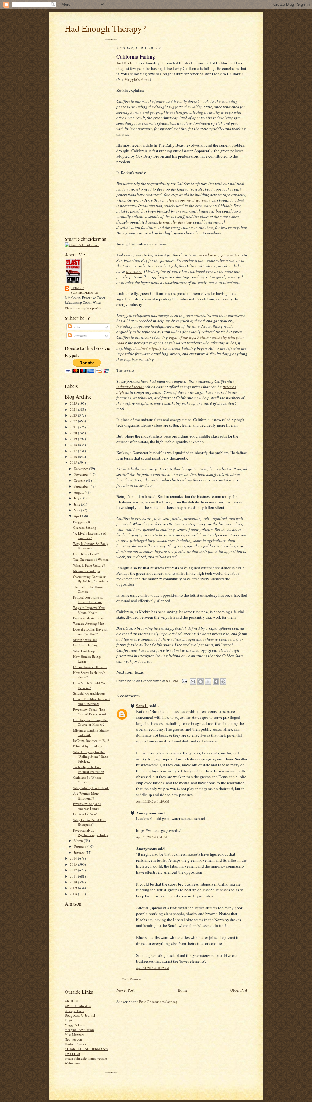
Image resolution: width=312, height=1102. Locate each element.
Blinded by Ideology (87, 746)
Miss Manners (74, 1034)
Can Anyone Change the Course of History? (90, 722)
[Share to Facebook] (216, 681)
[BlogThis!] (200, 681)
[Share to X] (208, 681)
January (80, 852)
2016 (74, 456)
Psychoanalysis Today (88, 618)
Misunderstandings (86, 570)
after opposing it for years (189, 200)
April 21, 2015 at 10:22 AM (152, 968)
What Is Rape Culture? (89, 565)
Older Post (238, 990)
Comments (79, 335)
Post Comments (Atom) (158, 1001)
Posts (76, 326)
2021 (74, 427)
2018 (74, 444)
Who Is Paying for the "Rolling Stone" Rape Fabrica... (90, 757)
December (81, 468)
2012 (74, 870)
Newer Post (125, 990)
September (82, 486)
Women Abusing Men (88, 623)
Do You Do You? (85, 814)
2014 (74, 858)
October (80, 480)
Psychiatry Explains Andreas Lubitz (87, 806)
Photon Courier (75, 1044)
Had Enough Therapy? (105, 28)
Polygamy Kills (83, 522)
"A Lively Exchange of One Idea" (89, 535)
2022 (74, 421)
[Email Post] (184, 680)
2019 (74, 439)
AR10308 (71, 1001)
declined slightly (147, 348)
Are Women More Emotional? (86, 795)
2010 (74, 882)
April (78, 515)
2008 (74, 894)
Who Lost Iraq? (84, 651)
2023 (74, 415)
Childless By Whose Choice (87, 780)
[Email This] (193, 681)
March (79, 840)
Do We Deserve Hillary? (90, 666)
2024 (74, 409)
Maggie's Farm (75, 1025)
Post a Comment (131, 979)
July (77, 498)
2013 (74, 864)
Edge (68, 1020)
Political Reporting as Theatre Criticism (88, 599)
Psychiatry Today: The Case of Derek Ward (89, 712)
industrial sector (130, 386)
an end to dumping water (218, 255)
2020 (74, 433)
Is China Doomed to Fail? (91, 740)
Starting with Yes (85, 639)
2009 (74, 888)
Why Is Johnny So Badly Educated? (90, 546)
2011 (74, 876)
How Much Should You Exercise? (90, 685)
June (77, 504)
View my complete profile (83, 308)
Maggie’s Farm (136, 79)
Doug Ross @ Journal (80, 1015)
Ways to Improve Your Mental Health (89, 610)
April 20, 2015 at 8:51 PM (151, 837)
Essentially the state (175, 222)
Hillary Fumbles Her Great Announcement (91, 701)
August (79, 492)
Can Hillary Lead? (86, 554)
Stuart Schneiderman (84, 290)
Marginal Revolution (79, 1029)
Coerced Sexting (84, 527)
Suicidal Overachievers (89, 693)
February (80, 846)
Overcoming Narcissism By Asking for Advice (91, 579)
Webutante (72, 1063)
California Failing (85, 645)
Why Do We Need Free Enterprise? (89, 822)
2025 (74, 403)
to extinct (134, 271)
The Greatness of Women (91, 559)
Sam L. (142, 705)
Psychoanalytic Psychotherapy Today (90, 832)
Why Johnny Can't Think (91, 787)
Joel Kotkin (126, 63)
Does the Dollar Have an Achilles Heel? (90, 631)
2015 (74, 462)
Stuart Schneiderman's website (86, 1058)
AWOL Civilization (78, 1006)
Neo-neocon (73, 1039)
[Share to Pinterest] (223, 681)
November (82, 474)
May (77, 510)
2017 (74, 451)
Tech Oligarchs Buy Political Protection (88, 769)
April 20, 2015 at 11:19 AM (152, 801)
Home (182, 990)
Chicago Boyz (74, 1010)
